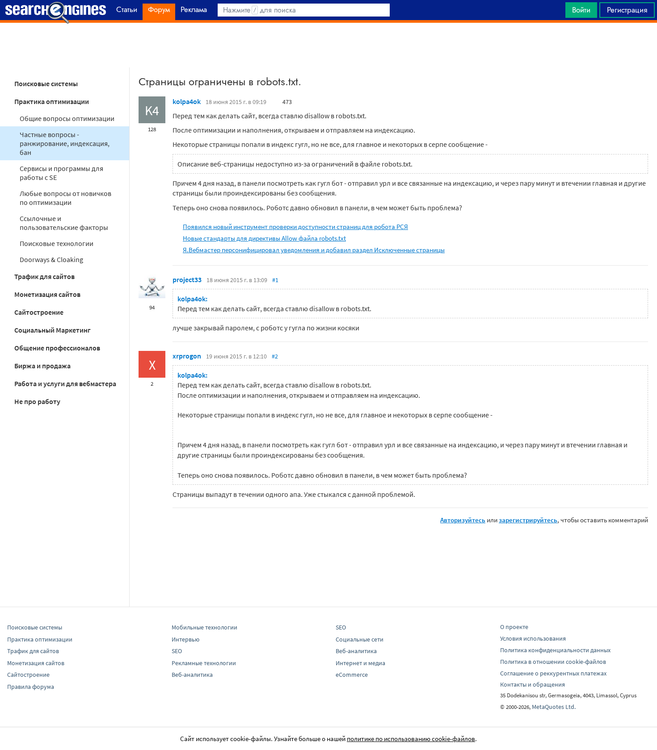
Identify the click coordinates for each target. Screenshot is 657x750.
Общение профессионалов (57, 347)
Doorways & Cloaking (51, 259)
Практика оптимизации (51, 101)
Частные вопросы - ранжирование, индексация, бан (65, 143)
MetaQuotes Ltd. (554, 707)
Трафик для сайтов (44, 276)
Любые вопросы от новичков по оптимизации (65, 198)
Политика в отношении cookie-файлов (553, 662)
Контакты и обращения (532, 684)
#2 (275, 356)
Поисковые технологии (56, 243)
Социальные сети (359, 639)
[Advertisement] (328, 45)
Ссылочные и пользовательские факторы (64, 223)
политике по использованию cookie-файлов (411, 738)
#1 (275, 280)
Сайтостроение (38, 312)
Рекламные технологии (204, 663)
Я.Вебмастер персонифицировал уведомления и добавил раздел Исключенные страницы (314, 250)
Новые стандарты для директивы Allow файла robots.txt (264, 238)
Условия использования (533, 638)
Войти (581, 9)
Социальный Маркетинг (52, 329)
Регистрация (627, 9)
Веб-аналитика (192, 675)
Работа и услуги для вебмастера (65, 383)
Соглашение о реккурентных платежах (553, 673)
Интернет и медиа (360, 663)
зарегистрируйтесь (528, 520)
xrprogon (187, 355)
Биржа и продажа (42, 365)
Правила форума (30, 687)
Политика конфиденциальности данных (555, 650)
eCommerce (352, 675)
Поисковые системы (46, 83)
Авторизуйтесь (462, 520)
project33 (187, 279)
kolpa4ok (187, 101)
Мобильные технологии (204, 627)
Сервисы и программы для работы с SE (61, 173)
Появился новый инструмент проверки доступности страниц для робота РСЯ (295, 226)
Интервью (185, 639)
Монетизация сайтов (47, 294)
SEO (177, 651)
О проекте (514, 627)
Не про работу (37, 401)
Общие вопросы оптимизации (67, 118)
